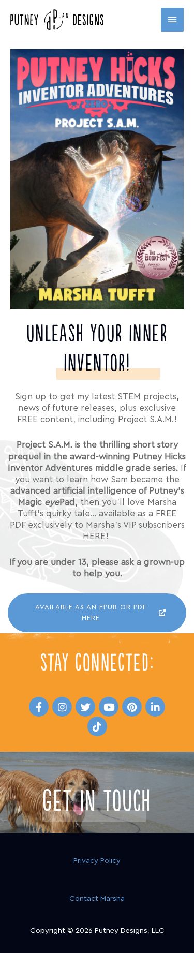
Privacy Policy (97, 861)
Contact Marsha (97, 898)
